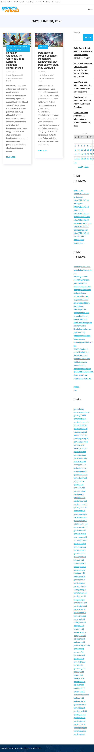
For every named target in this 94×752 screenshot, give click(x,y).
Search (77, 32)
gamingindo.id (79, 721)
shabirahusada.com (82, 359)
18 (82, 154)
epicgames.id (79, 639)
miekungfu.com (80, 309)
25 (82, 158)
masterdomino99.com (82, 223)
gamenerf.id (78, 652)
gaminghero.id (80, 714)
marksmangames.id (82, 645)
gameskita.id (79, 409)
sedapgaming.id (80, 448)
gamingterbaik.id (80, 429)
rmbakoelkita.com (81, 296)
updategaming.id (80, 524)
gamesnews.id (80, 534)
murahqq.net (79, 210)
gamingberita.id (80, 507)
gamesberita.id (80, 530)
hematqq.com (79, 236)
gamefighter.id (79, 662)
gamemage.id (79, 669)
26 (85, 158)
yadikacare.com (80, 362)
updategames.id (80, 540)
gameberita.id (79, 554)
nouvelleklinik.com (81, 352)
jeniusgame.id (79, 576)
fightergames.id (80, 632)
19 (85, 154)
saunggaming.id (80, 435)
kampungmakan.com (82, 290)
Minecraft (38, 2)
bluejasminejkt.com (82, 303)
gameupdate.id (80, 550)
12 (85, 150)
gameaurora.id (80, 544)
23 (75, 158)
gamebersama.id (80, 475)
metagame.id (79, 678)
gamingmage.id (80, 593)
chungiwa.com (80, 326)
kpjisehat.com (79, 332)
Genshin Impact (19, 2)
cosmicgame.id (80, 563)
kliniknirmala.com (81, 349)
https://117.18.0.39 (81, 200)
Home (3, 2)
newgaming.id (79, 511)
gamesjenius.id (80, 455)
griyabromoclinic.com (82, 378)
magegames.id (80, 636)
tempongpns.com (81, 277)
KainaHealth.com (81, 355)
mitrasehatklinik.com (82, 336)
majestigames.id (80, 471)
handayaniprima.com (82, 286)
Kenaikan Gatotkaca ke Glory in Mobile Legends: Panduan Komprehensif (15, 60)
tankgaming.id (79, 701)
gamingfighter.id (80, 606)
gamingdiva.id (79, 724)
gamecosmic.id (80, 547)
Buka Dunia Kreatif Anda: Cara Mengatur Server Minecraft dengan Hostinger (83, 53)
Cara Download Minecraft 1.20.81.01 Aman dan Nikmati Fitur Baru (82, 102)
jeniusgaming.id (80, 432)
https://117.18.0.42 (81, 207)
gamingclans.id (80, 586)
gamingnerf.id (79, 580)
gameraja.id (78, 485)
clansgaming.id (80, 590)
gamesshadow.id (81, 442)
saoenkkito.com (80, 283)
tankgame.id (79, 698)
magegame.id (79, 688)
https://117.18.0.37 (81, 227)
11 (82, 150)
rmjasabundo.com (81, 316)
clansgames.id (80, 622)
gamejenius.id (79, 491)
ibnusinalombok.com (82, 369)
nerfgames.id (79, 626)
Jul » (86, 167)
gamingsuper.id (80, 731)
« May (80, 167)
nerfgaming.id (79, 600)
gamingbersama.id (81, 422)
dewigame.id (79, 494)
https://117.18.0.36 (81, 194)
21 (91, 154)
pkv (75, 390)
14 (91, 150)
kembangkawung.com (83, 323)
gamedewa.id (79, 488)
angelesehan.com (81, 300)
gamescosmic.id (80, 527)
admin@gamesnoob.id (15, 75)
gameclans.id (79, 655)
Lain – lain (29, 2)
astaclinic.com (79, 365)
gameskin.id (79, 649)
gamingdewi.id (80, 415)
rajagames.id (79, 481)
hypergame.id (79, 691)
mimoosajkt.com (80, 319)
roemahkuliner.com (81, 280)
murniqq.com (79, 240)
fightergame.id (79, 682)
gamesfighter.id (80, 613)
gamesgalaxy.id (80, 521)
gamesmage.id (80, 616)
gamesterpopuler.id (81, 412)
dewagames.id (80, 461)
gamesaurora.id (80, 517)
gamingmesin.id (80, 711)
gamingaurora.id (80, 504)
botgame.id (78, 675)
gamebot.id (78, 665)
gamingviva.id (79, 734)
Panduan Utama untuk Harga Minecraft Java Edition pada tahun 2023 (82, 119)
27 (88, 158)
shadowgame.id (80, 501)
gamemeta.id (79, 659)
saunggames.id (80, 465)
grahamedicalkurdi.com (83, 372)
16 (75, 154)
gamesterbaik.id (80, 458)
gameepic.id (79, 672)
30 (75, 163)
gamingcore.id (79, 718)
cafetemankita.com (81, 313)
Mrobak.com (79, 306)
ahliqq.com (78, 197)
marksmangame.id (81, 695)
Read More (10, 157)
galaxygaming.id (80, 514)
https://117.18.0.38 (81, 220)
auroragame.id (80, 557)
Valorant (57, 2)
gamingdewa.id (80, 419)
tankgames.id (79, 642)
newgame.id (79, 560)
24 (78, 158)
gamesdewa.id (80, 452)
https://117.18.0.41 (81, 213)
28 (91, 158)
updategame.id (80, 567)
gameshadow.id (80, 478)
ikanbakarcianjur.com (82, 329)
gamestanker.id (80, 705)
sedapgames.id (80, 468)
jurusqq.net (78, 204)
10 (78, 150)
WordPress (37, 748)
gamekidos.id (79, 708)
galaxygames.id (80, 537)
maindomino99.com (82, 217)
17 (78, 154)
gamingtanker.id (80, 603)
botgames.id (79, 629)
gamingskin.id (79, 583)
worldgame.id (79, 573)
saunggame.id (79, 498)
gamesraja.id (79, 445)
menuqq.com (79, 243)
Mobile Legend (48, 2)
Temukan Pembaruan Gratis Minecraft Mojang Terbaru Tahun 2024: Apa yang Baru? (83, 69)
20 (88, 154)
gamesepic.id (79, 619)
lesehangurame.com (82, 267)
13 (88, 150)
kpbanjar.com (79, 339)
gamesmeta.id (79, 609)
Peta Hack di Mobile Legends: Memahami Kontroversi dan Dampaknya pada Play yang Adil (48, 60)
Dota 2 (9, 2)
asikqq (76, 387)
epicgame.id (79, 685)
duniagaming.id (80, 425)
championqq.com (81, 230)
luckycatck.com (80, 293)
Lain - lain (43, 47)
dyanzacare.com (80, 375)
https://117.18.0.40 (81, 233)
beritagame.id (79, 570)
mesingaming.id (80, 728)
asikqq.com (78, 190)
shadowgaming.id (81, 439)
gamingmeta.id (80, 596)
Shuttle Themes (17, 748)
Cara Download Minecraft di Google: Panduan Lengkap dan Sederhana (82, 87)
